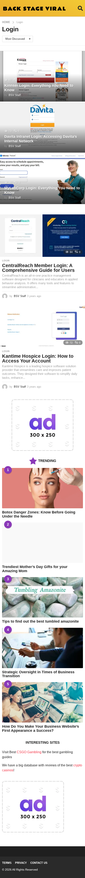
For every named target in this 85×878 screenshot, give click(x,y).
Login (5, 260)
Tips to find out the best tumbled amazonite (40, 621)
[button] (80, 8)
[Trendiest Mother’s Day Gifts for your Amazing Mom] (42, 543)
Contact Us (38, 862)
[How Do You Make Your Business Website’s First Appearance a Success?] (42, 702)
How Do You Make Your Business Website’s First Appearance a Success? (40, 728)
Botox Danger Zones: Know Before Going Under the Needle (38, 514)
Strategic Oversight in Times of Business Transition (38, 674)
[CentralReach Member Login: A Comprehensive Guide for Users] (42, 235)
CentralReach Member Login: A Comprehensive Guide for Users (38, 268)
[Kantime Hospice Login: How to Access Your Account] (42, 326)
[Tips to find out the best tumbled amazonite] (42, 597)
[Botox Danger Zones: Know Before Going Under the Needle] (42, 488)
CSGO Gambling (29, 752)
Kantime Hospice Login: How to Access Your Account (37, 358)
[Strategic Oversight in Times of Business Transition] (42, 648)
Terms (7, 862)
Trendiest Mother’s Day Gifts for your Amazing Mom (34, 569)
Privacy (21, 862)
